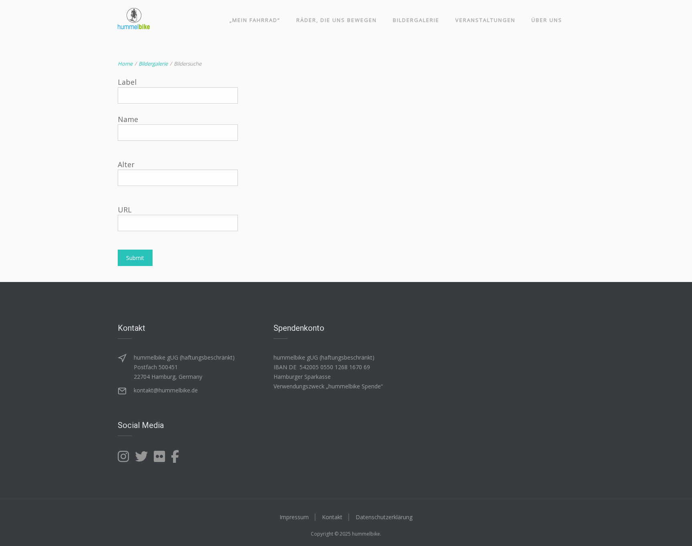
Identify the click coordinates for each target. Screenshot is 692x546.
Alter (126, 164)
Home (125, 63)
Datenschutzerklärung (384, 517)
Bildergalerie (416, 20)
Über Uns (546, 20)
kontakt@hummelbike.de (166, 390)
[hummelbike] (134, 18)
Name (128, 119)
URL (125, 209)
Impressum (294, 517)
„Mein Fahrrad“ (254, 20)
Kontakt (332, 517)
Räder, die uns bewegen (336, 20)
